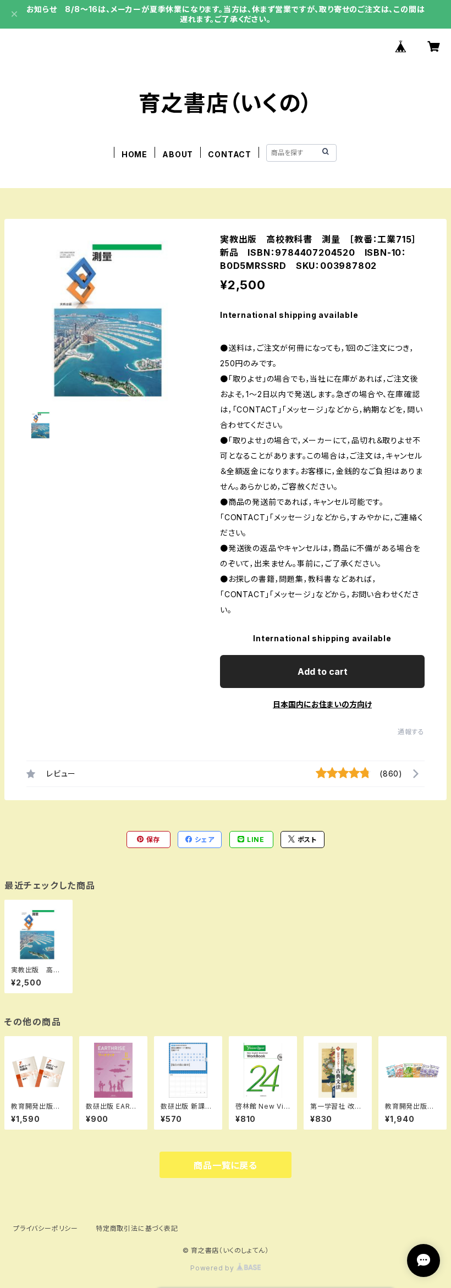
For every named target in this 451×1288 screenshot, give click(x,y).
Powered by (213, 1268)
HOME (134, 154)
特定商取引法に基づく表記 (137, 1228)
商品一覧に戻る (225, 1165)
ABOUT (177, 154)
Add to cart (323, 671)
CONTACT (229, 154)
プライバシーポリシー (45, 1228)
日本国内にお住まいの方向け (322, 704)
